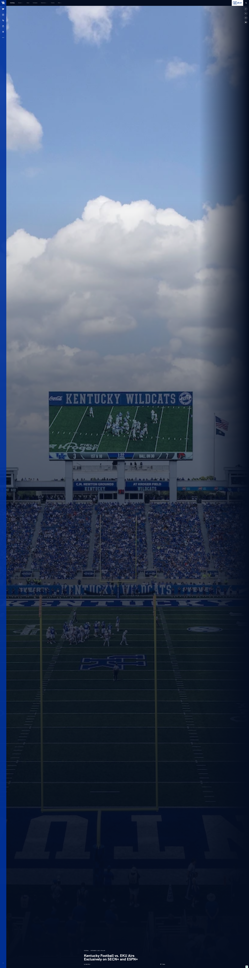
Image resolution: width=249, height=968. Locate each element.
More (59, 3)
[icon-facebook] (245, 9)
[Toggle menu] (3, 963)
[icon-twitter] (245, 13)
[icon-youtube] (245, 22)
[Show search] (246, 3)
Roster (20, 3)
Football (12, 3)
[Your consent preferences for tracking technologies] (246, 967)
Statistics (43, 3)
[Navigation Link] (3, 9)
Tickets (53, 3)
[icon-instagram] (245, 17)
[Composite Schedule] (3, 15)
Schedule (35, 3)
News (28, 3)
